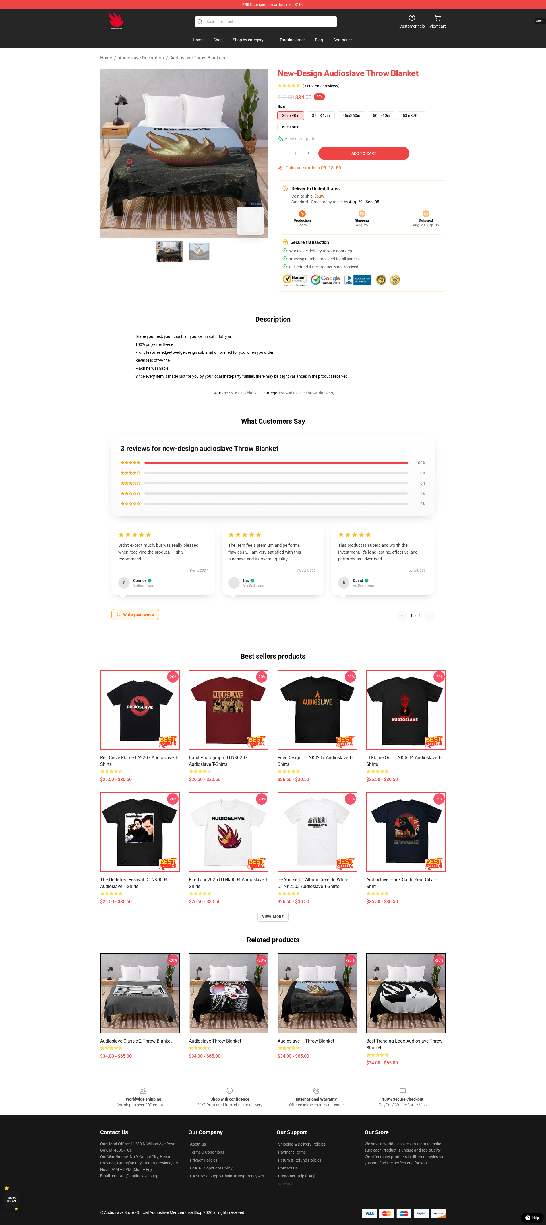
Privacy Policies (203, 1160)
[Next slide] (260, 154)
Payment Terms (292, 1152)
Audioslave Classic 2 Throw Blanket (136, 1041)
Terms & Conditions (207, 1152)
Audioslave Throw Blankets (197, 58)
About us (198, 1144)
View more (273, 917)
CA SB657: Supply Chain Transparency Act (227, 1176)
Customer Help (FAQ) (296, 1176)
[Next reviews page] (429, 616)
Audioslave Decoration (141, 58)
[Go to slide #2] (199, 251)
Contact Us (288, 1168)
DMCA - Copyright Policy (211, 1168)
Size (281, 106)
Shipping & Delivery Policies (302, 1144)
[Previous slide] (109, 154)
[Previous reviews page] (402, 616)
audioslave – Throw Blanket (306, 1041)
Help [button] (535, 1218)
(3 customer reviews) (321, 86)
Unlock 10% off (11, 1200)
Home (106, 58)
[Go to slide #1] (169, 251)
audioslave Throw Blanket (215, 1041)
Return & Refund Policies (299, 1160)
